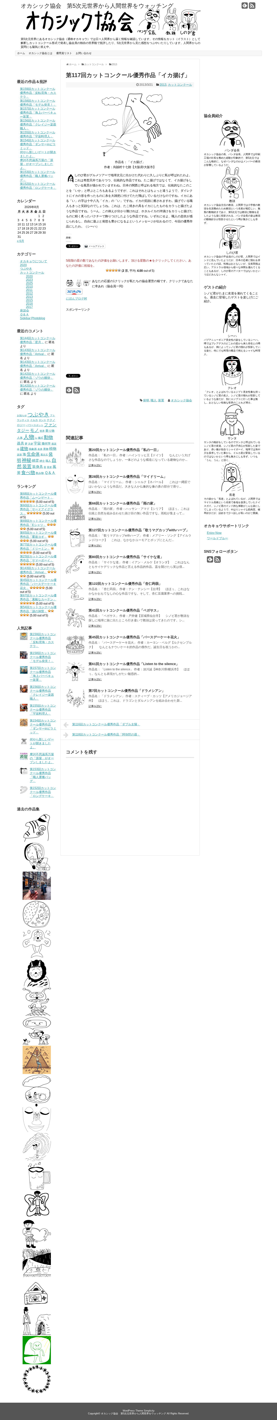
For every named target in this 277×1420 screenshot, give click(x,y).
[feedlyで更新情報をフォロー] (245, 7)
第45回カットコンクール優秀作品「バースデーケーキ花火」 (38, 584)
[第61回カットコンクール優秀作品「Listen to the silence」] (75, 679)
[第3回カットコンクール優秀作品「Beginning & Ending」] (37, 956)
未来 (39, 449)
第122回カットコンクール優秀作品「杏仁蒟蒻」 (125, 584)
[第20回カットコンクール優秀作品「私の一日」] (75, 465)
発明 (146, 400)
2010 (29, 286)
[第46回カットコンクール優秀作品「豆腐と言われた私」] (37, 1044)
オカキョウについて (33, 261)
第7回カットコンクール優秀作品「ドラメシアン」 (127, 691)
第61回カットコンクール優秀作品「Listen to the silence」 (134, 664)
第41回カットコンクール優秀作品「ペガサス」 (124, 610)
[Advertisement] (97, 338)
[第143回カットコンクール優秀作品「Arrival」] (37, 1363)
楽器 (19, 454)
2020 (23, 265)
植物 (52, 448)
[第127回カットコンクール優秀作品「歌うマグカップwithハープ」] (37, 1189)
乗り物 (49, 430)
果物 (45, 448)
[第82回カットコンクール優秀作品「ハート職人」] (37, 1247)
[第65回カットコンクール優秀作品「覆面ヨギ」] (37, 1015)
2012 (29, 293)
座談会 (24, 310)
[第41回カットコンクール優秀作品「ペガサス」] (75, 626)
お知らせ (22, 415)
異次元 (44, 454)
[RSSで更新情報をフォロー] (252, 7)
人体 (20, 437)
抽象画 (33, 448)
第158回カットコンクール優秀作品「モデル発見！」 (43, 657)
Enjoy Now (214, 532)
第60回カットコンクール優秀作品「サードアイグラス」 (38, 509)
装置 (26, 466)
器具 (20, 443)
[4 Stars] (116, 270)
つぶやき (26, 268)
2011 (29, 290)
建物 (24, 448)
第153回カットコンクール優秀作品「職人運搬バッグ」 (37, 175)
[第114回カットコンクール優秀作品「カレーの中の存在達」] (37, 927)
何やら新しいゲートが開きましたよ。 (42, 743)
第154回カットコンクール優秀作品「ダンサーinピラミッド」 (38, 144)
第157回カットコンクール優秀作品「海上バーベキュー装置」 (38, 112)
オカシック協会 (181, 400)
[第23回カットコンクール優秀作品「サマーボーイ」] (37, 1160)
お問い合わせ (84, 53)
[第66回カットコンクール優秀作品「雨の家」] (75, 519)
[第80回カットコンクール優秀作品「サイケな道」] (75, 572)
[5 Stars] (119, 270)
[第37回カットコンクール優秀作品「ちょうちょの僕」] (37, 1218)
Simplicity (149, 1410)
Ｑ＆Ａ (24, 314)
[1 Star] (107, 270)
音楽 (49, 467)
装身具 (37, 467)
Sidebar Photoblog (32, 318)
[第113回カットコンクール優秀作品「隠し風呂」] (37, 1276)
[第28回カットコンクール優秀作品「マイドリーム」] (37, 1131)
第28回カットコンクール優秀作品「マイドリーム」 (128, 476)
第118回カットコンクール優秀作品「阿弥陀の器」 (106, 734)
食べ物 (28, 472)
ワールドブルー (217, 538)
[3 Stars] (113, 270)
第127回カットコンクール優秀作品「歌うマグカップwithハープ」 (139, 530)
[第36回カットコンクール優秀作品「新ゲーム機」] (37, 1305)
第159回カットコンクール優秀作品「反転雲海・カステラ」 (38, 92)
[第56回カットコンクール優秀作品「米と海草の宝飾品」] (37, 1392)
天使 (30, 443)
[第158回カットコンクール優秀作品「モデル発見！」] (37, 898)
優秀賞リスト (64, 53)
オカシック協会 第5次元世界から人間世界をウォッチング (97, 6)
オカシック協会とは (40, 53)
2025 (29, 283)
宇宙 (37, 443)
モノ (34, 430)
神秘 (26, 460)
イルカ (34, 420)
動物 (48, 437)
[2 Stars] (110, 270)
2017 (29, 306)
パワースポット (34, 425)
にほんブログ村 (76, 298)
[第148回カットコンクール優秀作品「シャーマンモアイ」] (37, 840)
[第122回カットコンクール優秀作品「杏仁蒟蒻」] (75, 599)
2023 (29, 279)
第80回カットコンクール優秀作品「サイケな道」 (126, 557)
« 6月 (20, 241)
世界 (42, 430)
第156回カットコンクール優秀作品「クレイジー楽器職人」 (38, 124)
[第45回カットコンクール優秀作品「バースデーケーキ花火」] (75, 653)
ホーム (21, 53)
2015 (29, 300)
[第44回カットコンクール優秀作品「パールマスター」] (37, 1102)
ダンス (42, 420)
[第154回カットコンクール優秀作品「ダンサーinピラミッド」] (37, 1073)
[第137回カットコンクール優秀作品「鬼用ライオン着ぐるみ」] (37, 985)
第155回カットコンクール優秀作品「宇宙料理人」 (43, 709)
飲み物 (40, 473)
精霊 (35, 460)
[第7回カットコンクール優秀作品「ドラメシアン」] (75, 706)
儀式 (40, 437)
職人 (48, 460)
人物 (28, 437)
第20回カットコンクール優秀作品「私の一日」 (124, 450)
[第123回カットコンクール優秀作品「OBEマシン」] (37, 869)
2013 (29, 296)
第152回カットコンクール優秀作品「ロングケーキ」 (43, 792)
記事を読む (95, 465)
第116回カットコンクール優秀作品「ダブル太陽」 (106, 724)
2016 (29, 303)
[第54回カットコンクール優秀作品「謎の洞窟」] (37, 1334)
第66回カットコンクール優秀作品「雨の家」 (123, 503)
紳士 (42, 460)
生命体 (33, 454)
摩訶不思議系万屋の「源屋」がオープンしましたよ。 (36, 164)
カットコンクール (32, 272)
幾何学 (46, 443)
